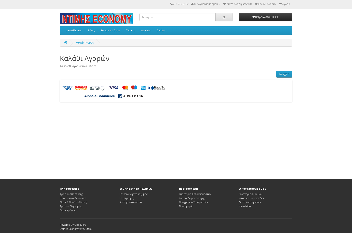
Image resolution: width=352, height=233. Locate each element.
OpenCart (80, 224)
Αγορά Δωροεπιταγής (192, 198)
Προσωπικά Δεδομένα (73, 198)
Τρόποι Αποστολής (71, 194)
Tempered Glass (110, 30)
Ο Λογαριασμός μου (251, 194)
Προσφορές (186, 206)
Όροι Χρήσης (67, 210)
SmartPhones (73, 30)
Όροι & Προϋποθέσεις (73, 202)
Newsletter (245, 206)
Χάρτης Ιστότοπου (131, 202)
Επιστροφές (127, 198)
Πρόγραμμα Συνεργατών (193, 202)
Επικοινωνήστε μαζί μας (133, 194)
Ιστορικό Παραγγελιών (252, 198)
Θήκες (91, 30)
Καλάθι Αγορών (85, 42)
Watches (146, 30)
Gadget (161, 30)
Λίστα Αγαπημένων (250, 202)
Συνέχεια (284, 74)
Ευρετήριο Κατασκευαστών (195, 194)
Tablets (130, 30)
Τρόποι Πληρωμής (70, 206)
